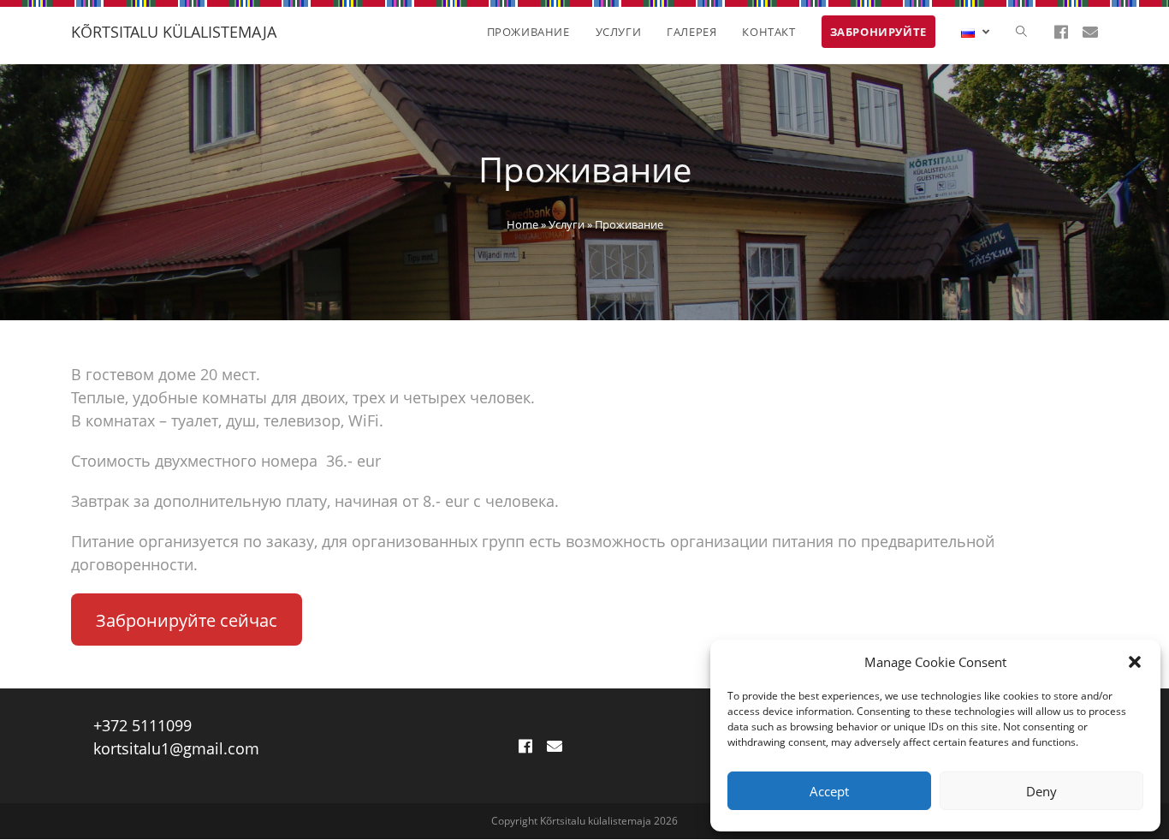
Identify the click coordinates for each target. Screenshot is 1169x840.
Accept (829, 791)
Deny (1041, 791)
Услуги (566, 224)
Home (522, 224)
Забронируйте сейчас (186, 620)
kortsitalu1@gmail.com (176, 748)
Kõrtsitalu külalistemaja (173, 31)
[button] (1134, 661)
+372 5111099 (142, 725)
